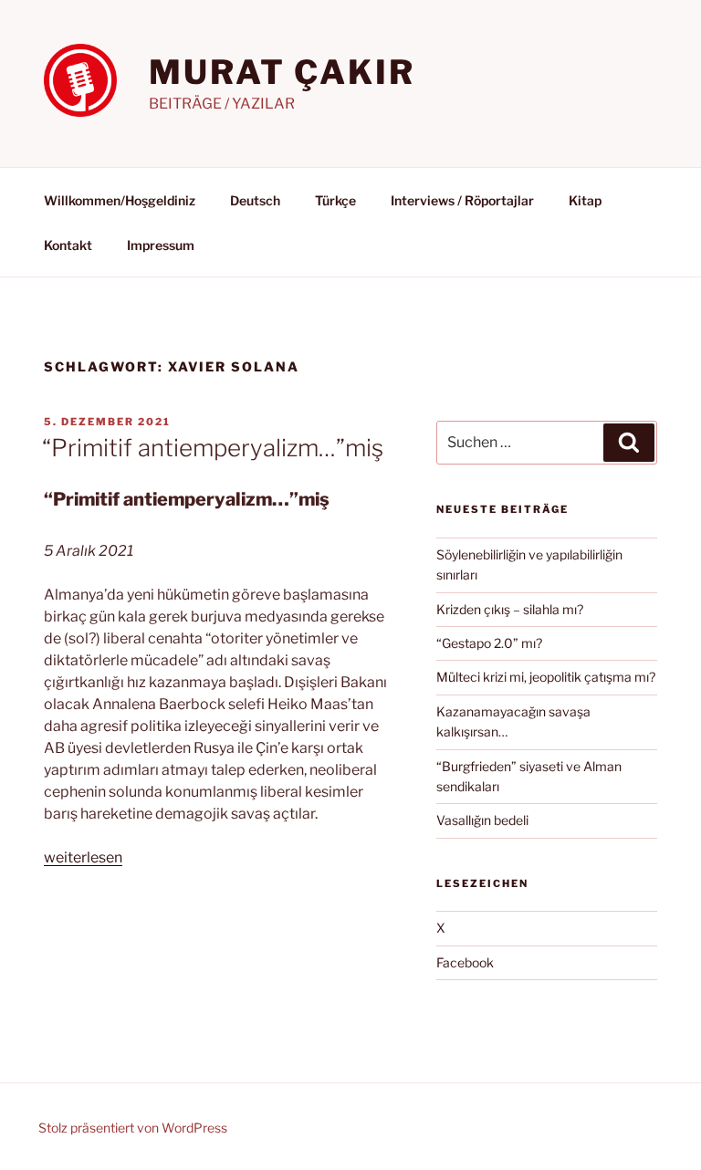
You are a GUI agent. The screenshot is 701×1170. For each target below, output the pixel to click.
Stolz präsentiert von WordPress (132, 1127)
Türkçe (335, 200)
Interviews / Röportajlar (462, 200)
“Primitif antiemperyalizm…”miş (212, 448)
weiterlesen (83, 857)
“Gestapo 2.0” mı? (489, 643)
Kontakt (68, 245)
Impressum (160, 245)
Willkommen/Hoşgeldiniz (119, 200)
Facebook (465, 962)
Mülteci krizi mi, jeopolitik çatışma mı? (545, 676)
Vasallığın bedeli (482, 820)
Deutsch (255, 200)
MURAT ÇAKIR (282, 72)
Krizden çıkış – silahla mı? (509, 609)
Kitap (585, 200)
